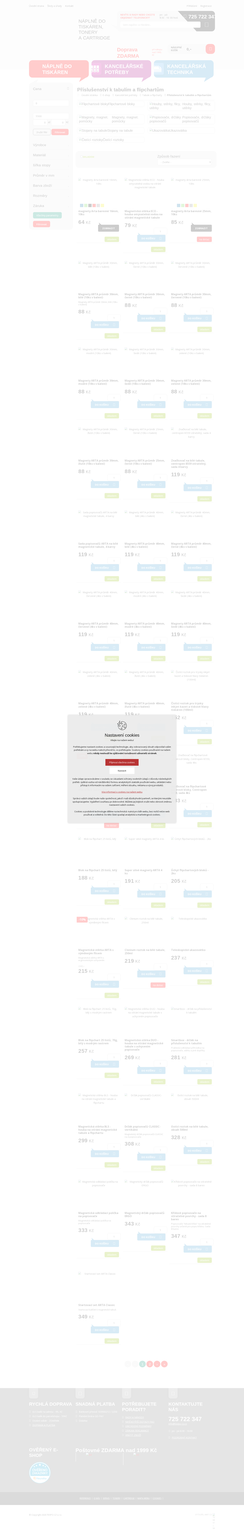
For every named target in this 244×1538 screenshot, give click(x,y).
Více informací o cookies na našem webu (122, 791)
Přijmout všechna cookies (122, 762)
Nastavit (122, 770)
